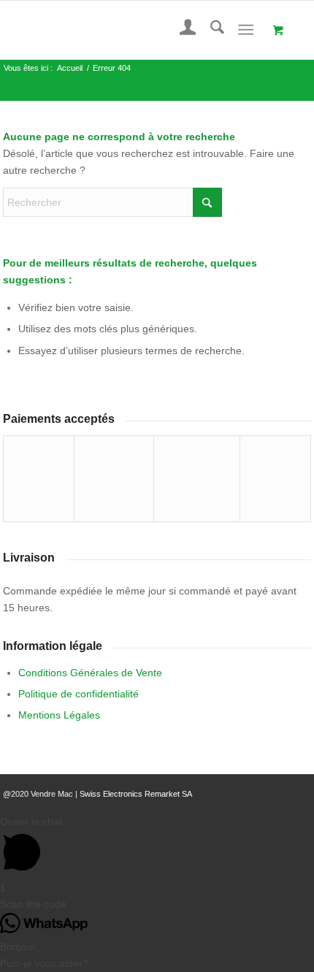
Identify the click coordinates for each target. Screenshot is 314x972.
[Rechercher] (210, 30)
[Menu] (245, 29)
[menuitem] (180, 30)
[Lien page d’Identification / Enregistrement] (180, 30)
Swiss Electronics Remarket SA (136, 793)
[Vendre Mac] (126, 30)
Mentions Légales (59, 715)
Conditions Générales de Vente (90, 672)
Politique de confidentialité (78, 694)
